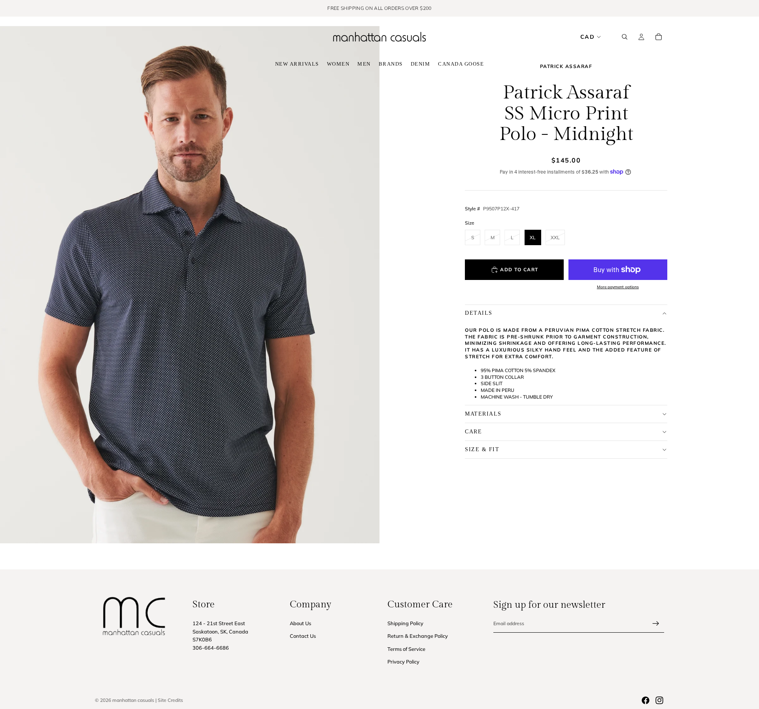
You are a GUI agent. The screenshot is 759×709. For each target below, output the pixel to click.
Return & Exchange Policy (417, 636)
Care (473, 432)
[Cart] (658, 36)
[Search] (624, 36)
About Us (300, 623)
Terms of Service (406, 649)
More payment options (618, 286)
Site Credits (170, 700)
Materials (483, 414)
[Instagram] (659, 700)
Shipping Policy (405, 623)
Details (479, 313)
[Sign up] (656, 623)
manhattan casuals (133, 700)
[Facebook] (645, 700)
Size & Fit (482, 449)
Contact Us (303, 636)
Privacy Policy (403, 662)
